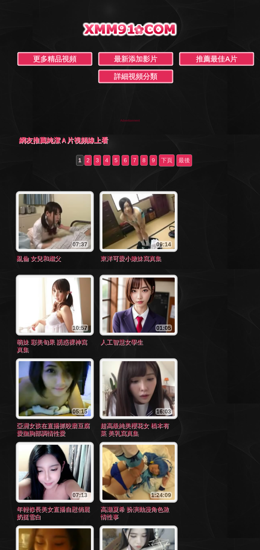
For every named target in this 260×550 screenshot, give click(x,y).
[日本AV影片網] (130, 33)
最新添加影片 (135, 59)
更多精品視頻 (55, 59)
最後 (184, 160)
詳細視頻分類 (135, 76)
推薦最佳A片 (216, 59)
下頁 (166, 160)
